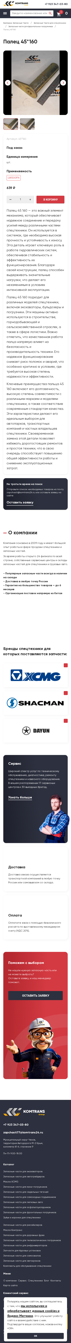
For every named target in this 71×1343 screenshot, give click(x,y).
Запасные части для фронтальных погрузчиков (29, 1212)
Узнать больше (20, 797)
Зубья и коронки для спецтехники (22, 1217)
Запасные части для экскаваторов (22, 1171)
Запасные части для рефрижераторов (25, 1245)
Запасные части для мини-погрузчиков (25, 1187)
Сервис (22, 1281)
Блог (46, 1281)
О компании (10, 1281)
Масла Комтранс (12, 1230)
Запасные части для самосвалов (22, 1256)
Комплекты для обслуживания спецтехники (27, 1266)
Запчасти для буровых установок (22, 1251)
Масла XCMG (10, 1182)
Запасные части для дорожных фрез (23, 1235)
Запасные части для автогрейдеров (23, 1177)
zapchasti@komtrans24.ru (21, 492)
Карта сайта (10, 1285)
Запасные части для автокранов (21, 1261)
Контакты (56, 1281)
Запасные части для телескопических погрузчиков (32, 1240)
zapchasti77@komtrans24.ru (23, 1132)
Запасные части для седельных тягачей (25, 1192)
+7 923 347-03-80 (56, 4)
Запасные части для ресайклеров (22, 1225)
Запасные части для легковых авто (23, 1202)
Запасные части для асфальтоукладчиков (27, 1207)
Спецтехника (35, 1281)
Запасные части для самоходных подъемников (29, 1197)
